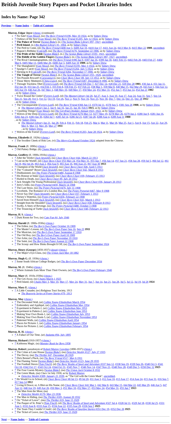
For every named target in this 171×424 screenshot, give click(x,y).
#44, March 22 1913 (77, 157)
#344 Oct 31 (58, 367)
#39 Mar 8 (109, 86)
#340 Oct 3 (150, 364)
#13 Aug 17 (122, 379)
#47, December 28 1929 (54, 355)
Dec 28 (138, 98)
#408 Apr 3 (56, 47)
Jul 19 (137, 281)
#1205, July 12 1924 (77, 38)
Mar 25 (122, 122)
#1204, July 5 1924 (73, 68)
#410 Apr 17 (95, 47)
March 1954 (64, 302)
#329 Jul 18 (138, 403)
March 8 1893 (53, 149)
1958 (55, 343)
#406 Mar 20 (44, 62)
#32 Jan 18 (20, 86)
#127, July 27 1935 (85, 352)
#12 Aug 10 (108, 379)
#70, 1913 (46, 293)
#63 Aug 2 (40, 163)
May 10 (54, 281)
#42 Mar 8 (102, 385)
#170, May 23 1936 (41, 394)
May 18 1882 (63, 252)
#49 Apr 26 (43, 388)
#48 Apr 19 (30, 388)
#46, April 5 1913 (82, 166)
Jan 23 (68, 107)
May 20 (43, 125)
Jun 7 (91, 281)
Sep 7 (149, 95)
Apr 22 (154, 122)
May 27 (53, 125)
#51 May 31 (103, 89)
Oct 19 (51, 98)
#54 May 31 (82, 160)
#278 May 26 (116, 113)
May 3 (41, 281)
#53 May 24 (58, 160)
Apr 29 (163, 122)
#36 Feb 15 (70, 86)
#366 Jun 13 (75, 104)
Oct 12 (42, 98)
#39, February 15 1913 (82, 175)
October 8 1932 (83, 370)
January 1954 (65, 323)
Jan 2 (35, 107)
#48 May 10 (60, 89)
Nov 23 (94, 98)
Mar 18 (113, 122)
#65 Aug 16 (66, 163)
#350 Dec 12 (147, 367)
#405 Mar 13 (29, 62)
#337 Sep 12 (85, 364)
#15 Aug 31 (150, 379)
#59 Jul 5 (146, 160)
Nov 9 (76, 98)
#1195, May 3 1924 (74, 65)
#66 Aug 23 (80, 163)
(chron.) (37, 32)
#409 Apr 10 (80, 47)
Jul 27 (97, 95)
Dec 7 (112, 98)
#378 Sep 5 (112, 104)
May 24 (73, 281)
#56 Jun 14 (108, 160)
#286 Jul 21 (75, 116)
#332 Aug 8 (29, 406)
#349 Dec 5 (133, 367)
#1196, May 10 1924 (65, 35)
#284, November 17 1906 (70, 71)
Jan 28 (55, 122)
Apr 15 (146, 122)
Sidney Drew (101, 35)
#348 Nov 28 (119, 367)
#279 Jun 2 (130, 113)
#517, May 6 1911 (63, 358)
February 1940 (92, 270)
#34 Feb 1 (45, 86)
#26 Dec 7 (79, 83)
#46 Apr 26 (34, 89)
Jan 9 (53, 107)
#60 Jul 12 (157, 160)
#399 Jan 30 (105, 59)
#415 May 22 (139, 47)
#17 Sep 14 (21, 382)
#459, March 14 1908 (55, 184)
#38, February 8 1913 (88, 202)
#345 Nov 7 (73, 367)
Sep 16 (59, 229)
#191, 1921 (84, 53)
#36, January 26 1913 (99, 181)
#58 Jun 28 (134, 160)
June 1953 (67, 311)
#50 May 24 (89, 89)
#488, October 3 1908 (74, 205)
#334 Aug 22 (59, 406)
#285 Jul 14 (62, 116)
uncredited (107, 41)
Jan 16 (60, 107)
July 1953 (70, 314)
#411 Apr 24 (109, 47)
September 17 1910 (59, 232)
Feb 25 (88, 122)
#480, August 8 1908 (58, 172)
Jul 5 (122, 281)
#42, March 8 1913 (83, 169)
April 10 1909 (55, 235)
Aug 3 (104, 95)
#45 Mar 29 (143, 385)
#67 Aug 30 (94, 163)
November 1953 (74, 317)
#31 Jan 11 (159, 83)
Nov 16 (85, 98)
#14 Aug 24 (136, 379)
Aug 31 (141, 95)
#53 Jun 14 (128, 89)
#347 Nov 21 (103, 367)
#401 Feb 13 (119, 59)
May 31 (83, 281)
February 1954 (66, 326)
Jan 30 (76, 107)
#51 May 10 (69, 388)
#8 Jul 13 (62, 379)
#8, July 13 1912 (80, 77)
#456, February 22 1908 (63, 196)
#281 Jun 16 (156, 113)
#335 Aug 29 (74, 406)
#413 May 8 (124, 47)
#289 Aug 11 (117, 116)
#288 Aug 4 (103, 116)
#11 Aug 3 (95, 379)
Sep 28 (27, 98)
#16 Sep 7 (163, 379)
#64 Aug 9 (52, 163)
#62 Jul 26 (27, 163)
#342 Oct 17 (29, 367)
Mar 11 (104, 122)
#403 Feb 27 (149, 59)
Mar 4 (96, 122)
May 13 (34, 125)
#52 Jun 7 (116, 89)
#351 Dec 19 (83, 409)
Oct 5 (35, 98)
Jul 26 (145, 281)
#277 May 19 (100, 113)
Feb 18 (79, 122)
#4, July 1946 (56, 217)
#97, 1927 (81, 41)
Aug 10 (113, 95)
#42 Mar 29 (136, 86)
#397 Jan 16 (90, 59)
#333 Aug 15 (43, 406)
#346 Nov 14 (88, 367)
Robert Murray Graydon (56, 349)
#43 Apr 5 (148, 86)
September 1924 (88, 244)
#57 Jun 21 (121, 160)
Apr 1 (130, 122)
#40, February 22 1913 (86, 208)
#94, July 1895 (58, 334)
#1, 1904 (50, 44)
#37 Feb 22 (84, 86)
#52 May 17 (83, 388)
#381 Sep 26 (125, 104)
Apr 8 (138, 122)
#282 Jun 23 (21, 116)
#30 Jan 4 (147, 83)
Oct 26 (59, 98)
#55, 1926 (81, 74)
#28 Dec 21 (115, 83)
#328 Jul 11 (124, 403)
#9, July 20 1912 (58, 178)
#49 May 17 (74, 89)
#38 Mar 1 (96, 86)
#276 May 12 (75, 113)
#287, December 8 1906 (84, 80)
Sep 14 (157, 95)
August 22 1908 (53, 241)
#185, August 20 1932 (61, 397)
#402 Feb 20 (134, 59)
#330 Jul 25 (151, 403)
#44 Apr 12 (161, 86)
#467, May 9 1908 (88, 190)
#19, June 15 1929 (62, 400)
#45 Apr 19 (21, 89)
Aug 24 (132, 95)
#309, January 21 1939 (42, 376)
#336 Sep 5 (88, 406)
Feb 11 (70, 122)
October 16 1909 (54, 226)
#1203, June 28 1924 (81, 131)
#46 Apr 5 (156, 385)
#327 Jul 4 (89, 403)
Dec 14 (120, 98)
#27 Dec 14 (101, 83)
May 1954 (69, 305)
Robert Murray (77, 373)
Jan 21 (35, 122)
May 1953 (67, 308)
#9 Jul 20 (84, 379)
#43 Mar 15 (116, 385)
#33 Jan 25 (33, 86)
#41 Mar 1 (80, 385)
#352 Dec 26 (117, 409)
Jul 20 (78, 95)
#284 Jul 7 (48, 116)
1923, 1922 (78, 110)
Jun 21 (107, 281)
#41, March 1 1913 (80, 199)
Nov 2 (68, 98)
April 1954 (59, 320)
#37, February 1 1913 (76, 193)
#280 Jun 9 (143, 113)
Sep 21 (18, 98)
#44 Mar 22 (129, 385)
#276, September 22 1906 (76, 50)
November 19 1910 (55, 238)
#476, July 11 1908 (59, 187)
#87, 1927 (95, 56)
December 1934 (81, 261)
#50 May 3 (56, 388)
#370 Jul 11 (98, 104)
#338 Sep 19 (122, 364)
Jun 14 (98, 281)
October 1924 (75, 140)
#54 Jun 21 (141, 89)
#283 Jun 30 (35, 116)
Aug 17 (122, 95)
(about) (54, 249)
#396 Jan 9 (68, 59)
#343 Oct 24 (44, 367)
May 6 (24, 125)
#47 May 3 (47, 89)
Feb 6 (85, 107)
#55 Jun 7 (96, 160)
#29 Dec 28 (128, 83)
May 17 (64, 281)
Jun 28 (115, 281)
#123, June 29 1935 (79, 361)
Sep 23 (80, 229)
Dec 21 (129, 98)
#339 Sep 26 (136, 364)
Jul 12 (130, 281)
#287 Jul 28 (89, 116)
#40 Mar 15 (122, 86)
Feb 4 (63, 122)
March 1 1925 (49, 278)
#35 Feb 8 (57, 86)
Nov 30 (104, 98)
